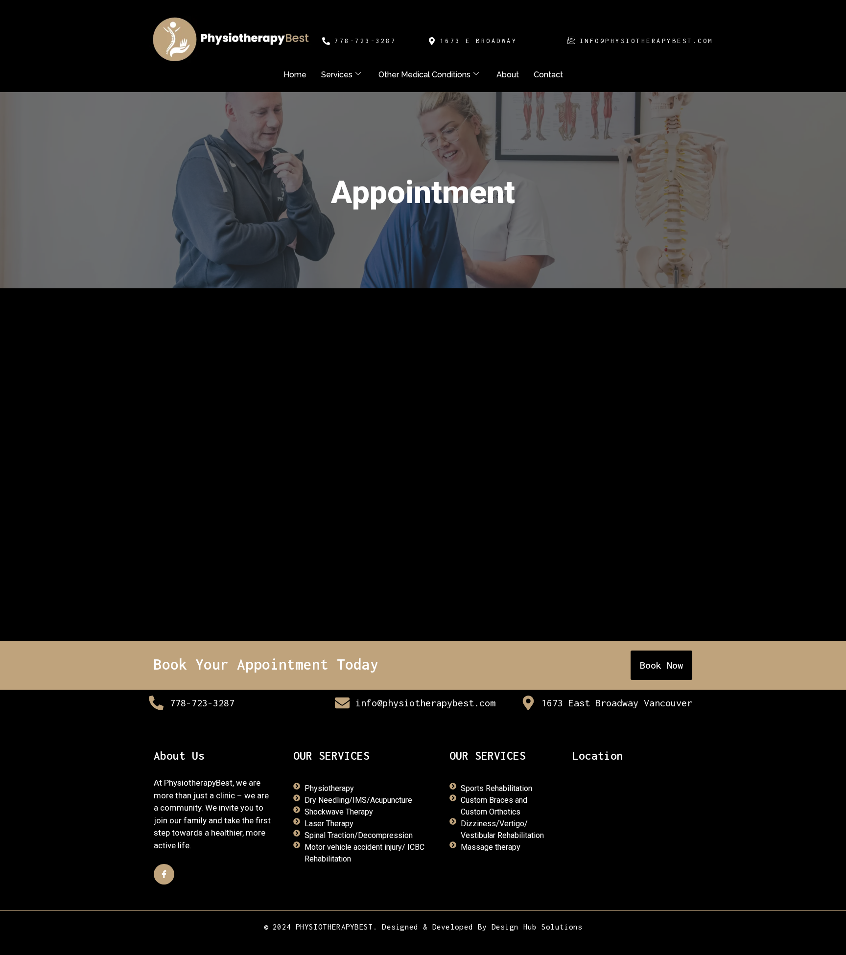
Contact (548, 74)
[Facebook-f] (164, 874)
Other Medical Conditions (424, 74)
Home (294, 74)
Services (336, 74)
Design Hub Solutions (537, 926)
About (507, 74)
